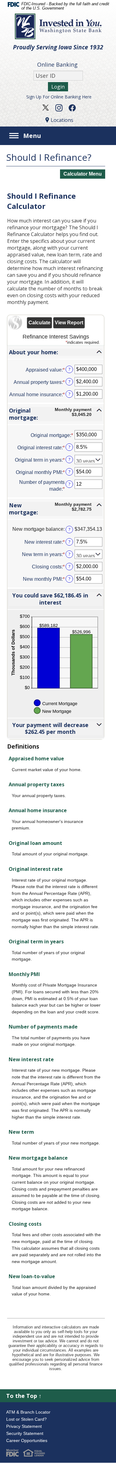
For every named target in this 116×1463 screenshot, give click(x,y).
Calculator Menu (82, 174)
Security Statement (24, 1433)
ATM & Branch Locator (28, 1412)
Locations (62, 120)
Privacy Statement (24, 1426)
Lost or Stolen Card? (26, 1419)
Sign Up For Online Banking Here (59, 97)
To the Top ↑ (23, 1395)
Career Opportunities (26, 1440)
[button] (55, 352)
